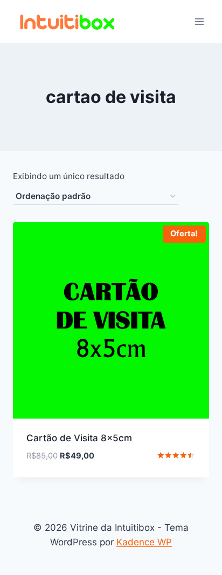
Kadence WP (144, 542)
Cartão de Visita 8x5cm (79, 438)
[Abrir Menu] (199, 21)
